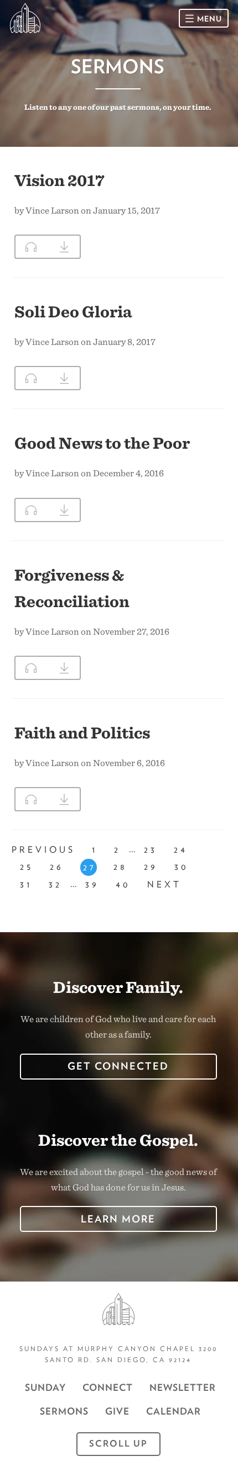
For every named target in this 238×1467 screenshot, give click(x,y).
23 (150, 849)
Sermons (64, 1411)
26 (57, 867)
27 (89, 867)
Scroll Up (118, 1443)
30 (181, 867)
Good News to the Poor (102, 443)
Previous (43, 849)
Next (164, 884)
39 (92, 884)
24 (181, 849)
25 (26, 867)
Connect (107, 1387)
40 (123, 884)
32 (55, 884)
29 (151, 867)
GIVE (117, 1411)
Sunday (45, 1387)
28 (120, 867)
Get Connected (118, 1066)
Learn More (118, 1219)
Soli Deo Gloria (73, 311)
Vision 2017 (59, 180)
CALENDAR (173, 1411)
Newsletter (182, 1387)
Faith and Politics (82, 732)
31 (26, 884)
